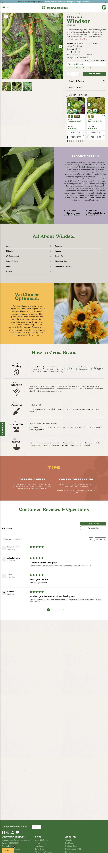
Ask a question (93, 528)
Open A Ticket (7, 846)
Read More (83, 39)
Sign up (36, 827)
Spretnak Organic (74, 121)
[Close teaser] (14, 847)
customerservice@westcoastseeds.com (16, 840)
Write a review (93, 524)
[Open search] (90, 539)
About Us (68, 840)
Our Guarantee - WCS (73, 849)
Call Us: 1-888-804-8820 (10, 843)
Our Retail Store (71, 846)
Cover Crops (40, 849)
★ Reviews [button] (2, 429)
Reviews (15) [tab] (7, 539)
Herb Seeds (39, 846)
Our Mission (69, 843)
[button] (104, 7)
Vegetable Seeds (71, 14)
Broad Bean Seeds (81, 14)
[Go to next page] (63, 609)
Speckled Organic (95, 121)
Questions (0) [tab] (17, 539)
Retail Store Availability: (74, 68)
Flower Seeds (40, 843)
